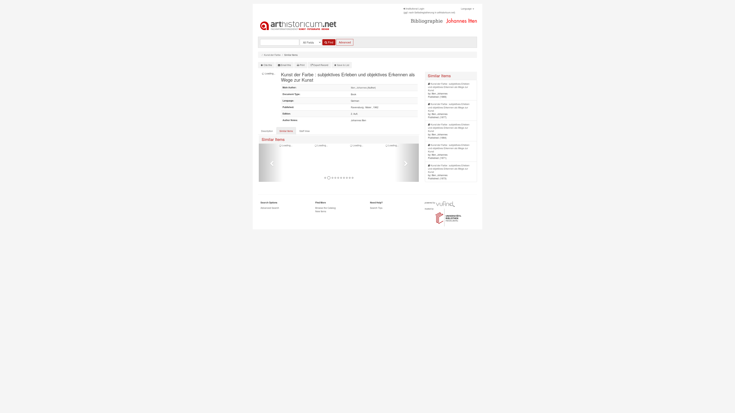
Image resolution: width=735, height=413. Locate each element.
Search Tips (376, 207)
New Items (320, 211)
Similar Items (286, 131)
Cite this (268, 65)
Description (267, 131)
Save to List (343, 65)
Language (466, 8)
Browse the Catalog (325, 207)
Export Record (320, 65)
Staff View (304, 131)
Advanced (345, 42)
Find (330, 42)
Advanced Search (270, 207)
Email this (286, 65)
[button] (271, 163)
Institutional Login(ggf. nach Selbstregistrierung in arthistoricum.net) (429, 10)
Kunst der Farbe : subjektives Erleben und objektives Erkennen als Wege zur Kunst (449, 87)
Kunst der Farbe (272, 54)
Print (302, 65)
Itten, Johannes (359, 87)
